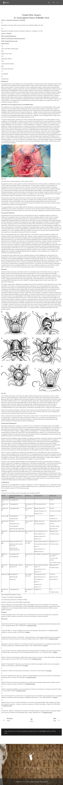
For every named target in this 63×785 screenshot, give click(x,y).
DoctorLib (18, 781)
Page (10, 719)
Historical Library (34, 781)
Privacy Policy (43, 781)
